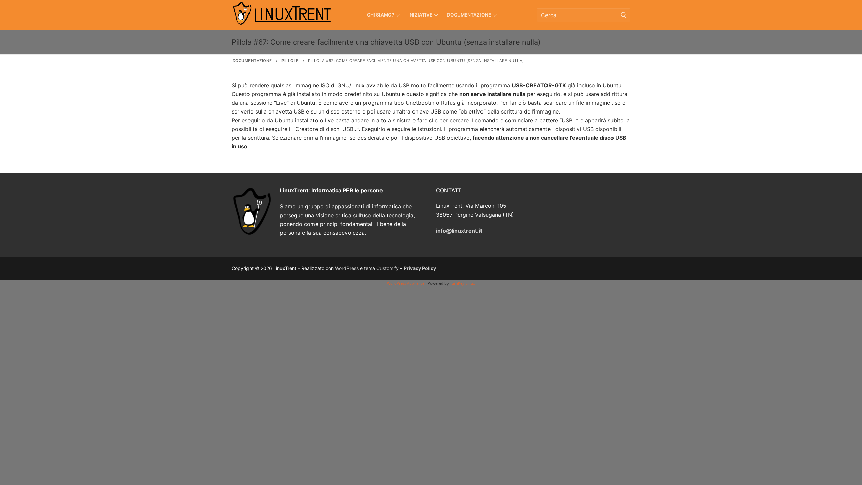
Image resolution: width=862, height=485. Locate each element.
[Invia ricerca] (623, 15)
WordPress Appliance (405, 283)
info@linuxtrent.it (459, 230)
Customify (387, 268)
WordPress (347, 268)
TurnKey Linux (462, 283)
